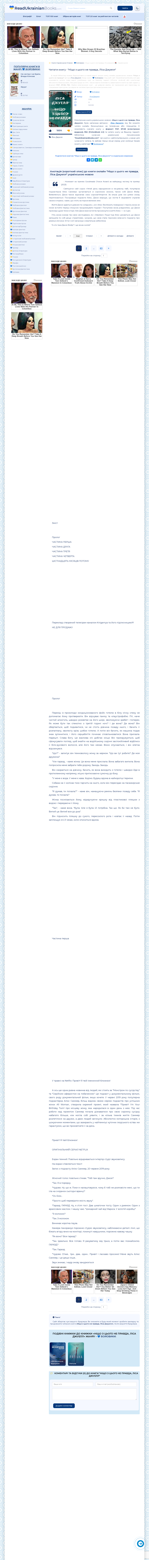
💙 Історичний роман (18, 242)
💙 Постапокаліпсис (18, 266)
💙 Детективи (15, 157)
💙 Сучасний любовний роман (22, 187)
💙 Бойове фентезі (17, 229)
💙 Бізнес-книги (16, 144)
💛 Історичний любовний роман (22, 239)
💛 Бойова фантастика (19, 232)
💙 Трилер (14, 248)
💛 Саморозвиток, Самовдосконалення (26, 147)
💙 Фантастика (16, 163)
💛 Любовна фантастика (19, 208)
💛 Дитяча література (18, 251)
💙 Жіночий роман (17, 193)
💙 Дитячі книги (16, 169)
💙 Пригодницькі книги (19, 126)
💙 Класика (14, 150)
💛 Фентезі (14, 135)
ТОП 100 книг (52, 16)
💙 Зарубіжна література (20, 181)
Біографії (27, 16)
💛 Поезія (14, 172)
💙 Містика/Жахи (16, 254)
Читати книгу (81, 149)
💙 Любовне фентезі (18, 205)
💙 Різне (13, 217)
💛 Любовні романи (18, 117)
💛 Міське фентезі (17, 245)
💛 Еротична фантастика (20, 269)
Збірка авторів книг (72, 16)
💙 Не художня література (20, 260)
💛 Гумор (13, 160)
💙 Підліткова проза (18, 223)
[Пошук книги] (111, 8)
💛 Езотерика (15, 123)
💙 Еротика (14, 199)
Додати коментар (64, 1406)
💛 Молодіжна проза (18, 220)
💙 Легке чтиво (16, 114)
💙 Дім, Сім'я (15, 132)
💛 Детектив (15, 190)
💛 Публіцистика (16, 153)
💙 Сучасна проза (17, 120)
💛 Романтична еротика (19, 202)
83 (101, 248)
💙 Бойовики (15, 138)
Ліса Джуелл (76, 78)
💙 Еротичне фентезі (18, 211)
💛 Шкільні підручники (18, 129)
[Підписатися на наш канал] (124, 17)
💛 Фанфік (14, 263)
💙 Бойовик (14, 272)
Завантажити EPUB (84, 112)
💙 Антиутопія (15, 236)
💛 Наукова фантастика (19, 214)
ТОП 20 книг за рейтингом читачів (102, 16)
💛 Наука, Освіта (16, 166)
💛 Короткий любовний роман (22, 196)
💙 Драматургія (16, 175)
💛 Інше (13, 178)
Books (38, 8)
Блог (38, 16)
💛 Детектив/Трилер (18, 226)
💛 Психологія (15, 141)
